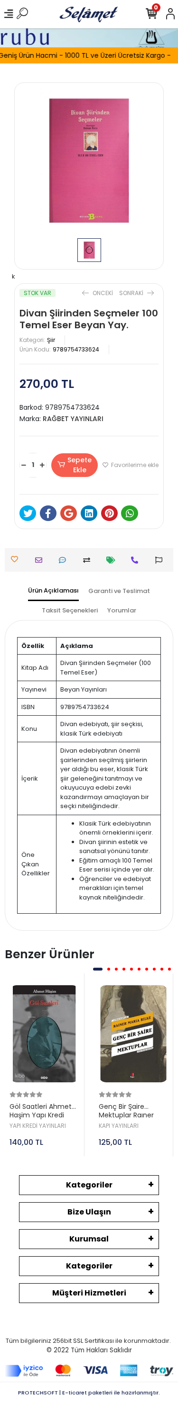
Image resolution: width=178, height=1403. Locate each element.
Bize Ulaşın (89, 1211)
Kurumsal (89, 1238)
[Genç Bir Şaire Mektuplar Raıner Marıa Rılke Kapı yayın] (134, 1033)
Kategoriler (89, 1184)
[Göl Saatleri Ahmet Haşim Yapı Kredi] (44, 1033)
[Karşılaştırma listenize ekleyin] (89, 560)
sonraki (132, 293)
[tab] (53, 591)
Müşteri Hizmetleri (89, 1292)
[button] (98, 969)
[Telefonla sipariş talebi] (137, 560)
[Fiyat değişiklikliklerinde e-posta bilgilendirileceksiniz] (113, 560)
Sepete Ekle (79, 465)
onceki (102, 293)
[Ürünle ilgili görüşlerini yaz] (64, 560)
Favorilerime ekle (134, 465)
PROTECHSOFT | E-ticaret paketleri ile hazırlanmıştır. (89, 1392)
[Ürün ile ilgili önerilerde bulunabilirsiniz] (161, 560)
